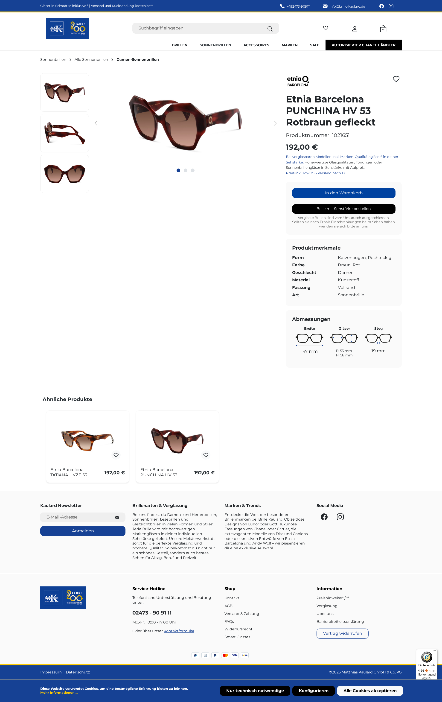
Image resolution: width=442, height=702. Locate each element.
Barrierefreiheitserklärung (340, 621)
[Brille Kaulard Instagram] (391, 6)
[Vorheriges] (95, 122)
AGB (228, 606)
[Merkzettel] (326, 27)
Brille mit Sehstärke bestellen (344, 209)
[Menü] (434, 652)
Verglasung (327, 606)
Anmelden (83, 530)
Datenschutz (78, 672)
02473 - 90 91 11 (152, 613)
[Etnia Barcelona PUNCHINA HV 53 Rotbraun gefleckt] (177, 441)
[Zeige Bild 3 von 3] (193, 170)
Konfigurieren (314, 690)
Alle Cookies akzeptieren (370, 690)
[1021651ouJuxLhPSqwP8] (185, 122)
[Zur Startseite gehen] (67, 28)
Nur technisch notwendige (255, 690)
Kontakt (231, 598)
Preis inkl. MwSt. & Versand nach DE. (317, 173)
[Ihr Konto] (355, 28)
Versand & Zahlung (241, 614)
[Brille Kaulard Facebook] (382, 6)
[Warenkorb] (383, 28)
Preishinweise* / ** (333, 598)
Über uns (325, 614)
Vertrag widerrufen (342, 633)
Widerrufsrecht (238, 629)
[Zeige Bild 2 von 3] (185, 170)
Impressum (51, 672)
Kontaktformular (179, 631)
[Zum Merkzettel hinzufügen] (396, 79)
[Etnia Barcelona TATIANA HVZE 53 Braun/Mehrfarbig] (87, 441)
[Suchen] (270, 28)
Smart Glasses (237, 637)
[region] (159, 133)
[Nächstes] (275, 122)
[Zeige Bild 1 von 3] (178, 170)
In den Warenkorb (344, 192)
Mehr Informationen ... (59, 692)
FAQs (229, 621)
